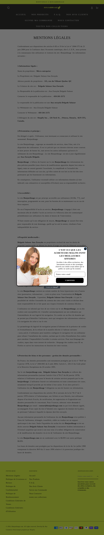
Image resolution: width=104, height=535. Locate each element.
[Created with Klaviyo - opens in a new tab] (52, 287)
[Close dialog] (85, 249)
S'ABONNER (70, 280)
